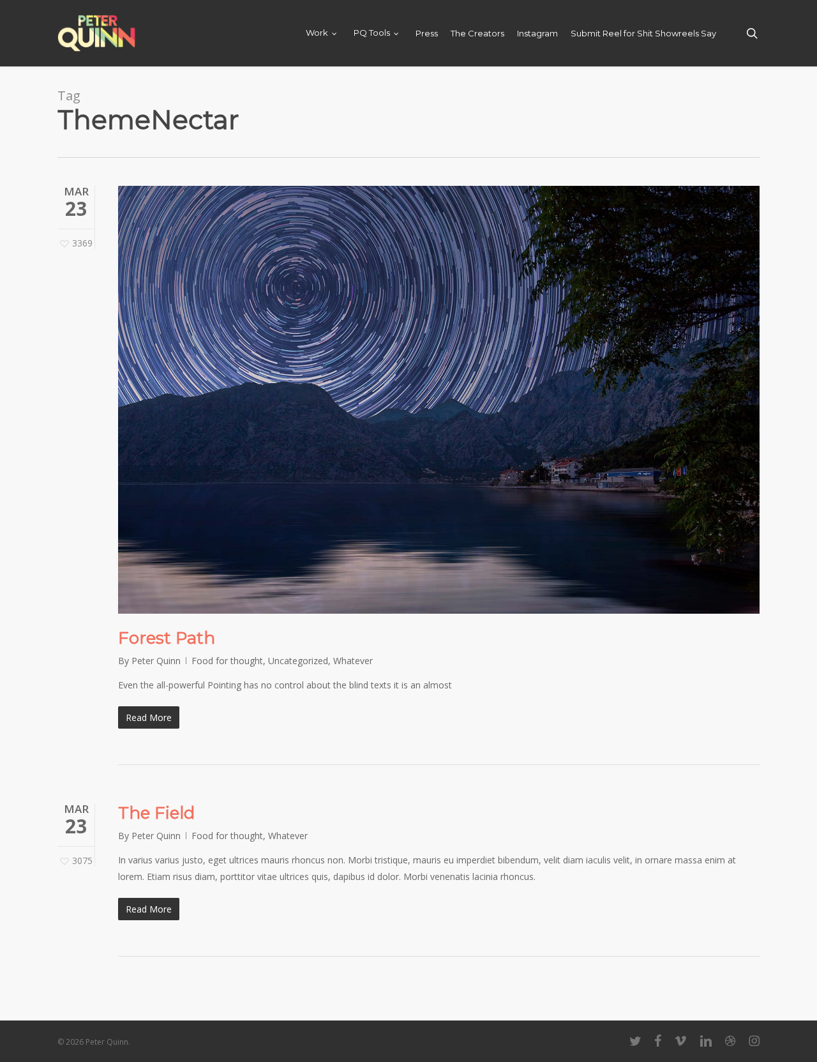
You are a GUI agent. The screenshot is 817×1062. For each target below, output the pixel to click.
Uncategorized (298, 661)
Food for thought (227, 661)
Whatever (353, 661)
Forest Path (166, 638)
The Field (156, 813)
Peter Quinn (156, 661)
